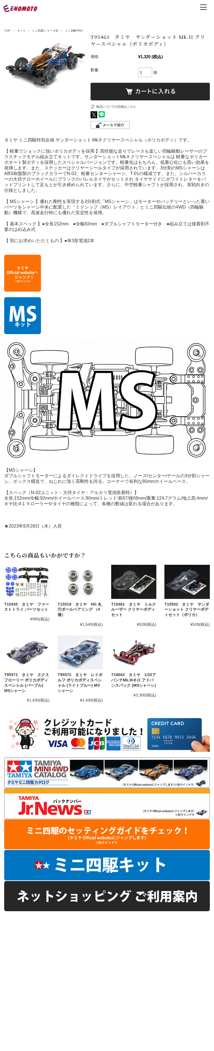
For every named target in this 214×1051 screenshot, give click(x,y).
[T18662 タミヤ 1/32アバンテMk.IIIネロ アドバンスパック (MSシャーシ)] (133, 653)
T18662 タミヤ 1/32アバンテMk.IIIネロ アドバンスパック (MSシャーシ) (133, 679)
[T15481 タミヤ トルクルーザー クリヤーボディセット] (133, 582)
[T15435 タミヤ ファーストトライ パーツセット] (26, 582)
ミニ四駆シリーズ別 (45, 30)
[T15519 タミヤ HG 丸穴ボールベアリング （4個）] (80, 582)
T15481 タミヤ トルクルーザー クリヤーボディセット (133, 609)
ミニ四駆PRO (74, 30)
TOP (7, 30)
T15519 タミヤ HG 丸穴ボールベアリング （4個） (80, 609)
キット (21, 30)
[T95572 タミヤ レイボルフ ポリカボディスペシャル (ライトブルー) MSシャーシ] (80, 653)
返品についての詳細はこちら (116, 106)
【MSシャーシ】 (21, 470)
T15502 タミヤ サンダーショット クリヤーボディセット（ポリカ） (186, 609)
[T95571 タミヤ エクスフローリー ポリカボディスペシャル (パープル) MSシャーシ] (26, 653)
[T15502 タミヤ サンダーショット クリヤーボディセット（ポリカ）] (187, 582)
